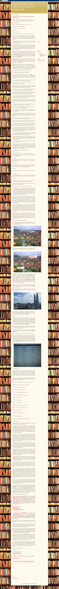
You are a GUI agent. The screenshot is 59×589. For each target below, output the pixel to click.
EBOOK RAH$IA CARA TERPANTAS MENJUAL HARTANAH (23, 7)
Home (25, 577)
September (40, 53)
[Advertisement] (24, 570)
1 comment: (25, 561)
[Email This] (29, 561)
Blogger (36, 583)
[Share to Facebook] (31, 561)
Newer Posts (14, 577)
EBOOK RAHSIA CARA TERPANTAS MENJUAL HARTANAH (42, 55)
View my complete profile (41, 61)
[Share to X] (30, 561)
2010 (39, 52)
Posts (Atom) (17, 578)
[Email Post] (27, 561)
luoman (31, 583)
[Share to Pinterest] (32, 561)
